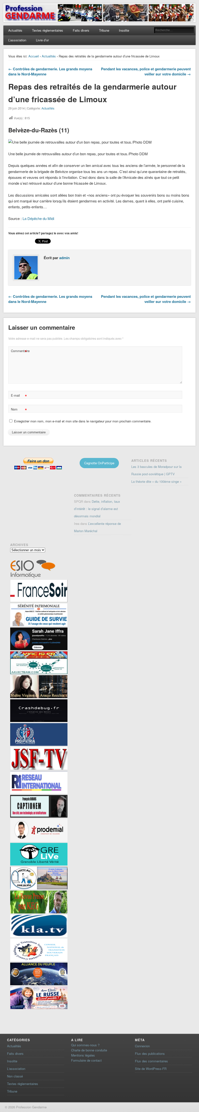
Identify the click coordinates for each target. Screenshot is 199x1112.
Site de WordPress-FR (150, 1068)
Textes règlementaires (47, 30)
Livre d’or (42, 40)
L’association (17, 40)
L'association (16, 1068)
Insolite (124, 30)
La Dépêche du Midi (38, 218)
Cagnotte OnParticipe (99, 463)
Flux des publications (150, 1053)
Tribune (104, 30)
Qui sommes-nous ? (85, 1045)
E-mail (19, 396)
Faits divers (81, 30)
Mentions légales (83, 1055)
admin (64, 257)
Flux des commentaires (151, 1061)
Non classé (15, 1076)
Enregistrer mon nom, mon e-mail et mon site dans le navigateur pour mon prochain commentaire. (82, 421)
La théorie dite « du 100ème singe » (156, 481)
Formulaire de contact (86, 1060)
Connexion (142, 1046)
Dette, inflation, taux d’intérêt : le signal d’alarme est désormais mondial (97, 508)
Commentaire (19, 351)
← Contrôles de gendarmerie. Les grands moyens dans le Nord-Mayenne (50, 71)
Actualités (15, 30)
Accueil (33, 56)
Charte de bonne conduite (89, 1050)
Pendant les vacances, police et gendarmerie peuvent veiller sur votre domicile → (146, 71)
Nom (19, 410)
